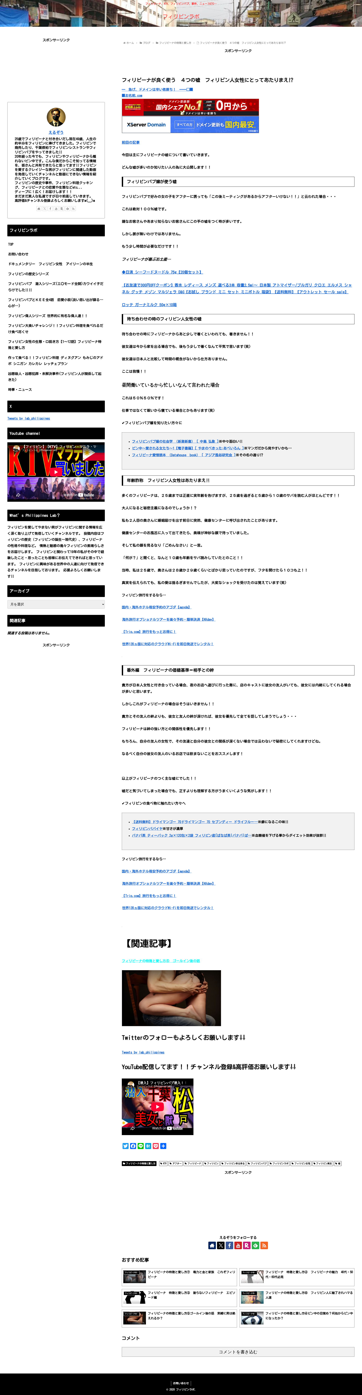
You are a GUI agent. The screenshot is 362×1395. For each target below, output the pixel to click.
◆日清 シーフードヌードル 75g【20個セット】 (162, 272)
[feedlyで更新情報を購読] (255, 1245)
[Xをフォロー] (221, 1245)
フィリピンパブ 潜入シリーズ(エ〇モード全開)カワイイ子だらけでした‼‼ (55, 286)
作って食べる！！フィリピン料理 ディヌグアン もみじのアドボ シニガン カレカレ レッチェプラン (55, 360)
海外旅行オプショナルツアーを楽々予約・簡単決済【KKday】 (169, 619)
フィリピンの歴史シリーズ (30, 274)
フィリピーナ (194, 1163)
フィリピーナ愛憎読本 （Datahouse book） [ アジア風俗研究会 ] (184, 455)
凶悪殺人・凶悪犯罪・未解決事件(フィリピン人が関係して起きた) (54, 376)
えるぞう (56, 132)
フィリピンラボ (280, 1163)
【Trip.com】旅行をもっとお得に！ (149, 631)
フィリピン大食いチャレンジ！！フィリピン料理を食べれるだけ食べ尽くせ (55, 328)
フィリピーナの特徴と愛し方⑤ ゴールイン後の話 (161, 961)
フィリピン (212, 1163)
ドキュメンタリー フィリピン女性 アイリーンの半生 (50, 264)
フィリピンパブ (259, 1163)
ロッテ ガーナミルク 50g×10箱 (149, 305)
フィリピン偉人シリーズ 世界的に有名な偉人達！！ (48, 315)
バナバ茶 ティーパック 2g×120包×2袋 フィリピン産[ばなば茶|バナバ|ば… (192, 835)
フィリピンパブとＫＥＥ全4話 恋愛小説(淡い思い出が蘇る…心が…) (55, 302)
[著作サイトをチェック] (212, 1245)
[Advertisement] (238, 62)
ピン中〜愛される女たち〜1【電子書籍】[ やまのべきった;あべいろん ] (188, 448)
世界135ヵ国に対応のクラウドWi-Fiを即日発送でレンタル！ (168, 644)
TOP (10, 244)
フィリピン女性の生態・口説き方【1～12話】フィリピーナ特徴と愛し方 (54, 344)
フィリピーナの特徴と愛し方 (140, 1163)
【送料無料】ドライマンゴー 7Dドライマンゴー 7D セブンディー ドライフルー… (195, 821)
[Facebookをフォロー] (229, 1245)
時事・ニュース (20, 389)
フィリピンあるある (234, 1163)
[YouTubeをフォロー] (238, 1245)
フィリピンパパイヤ (147, 828)
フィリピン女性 (302, 1163)
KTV (164, 1163)
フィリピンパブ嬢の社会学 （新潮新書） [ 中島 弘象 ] (175, 441)
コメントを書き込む (238, 1352)
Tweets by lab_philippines (143, 1052)
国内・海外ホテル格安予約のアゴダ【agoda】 (157, 607)
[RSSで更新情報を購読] (264, 1245)
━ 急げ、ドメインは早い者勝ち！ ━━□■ (157, 89)
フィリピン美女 (324, 1163)
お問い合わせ (18, 254)
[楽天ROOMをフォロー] (247, 1245)
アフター (177, 1163)
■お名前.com (132, 95)
